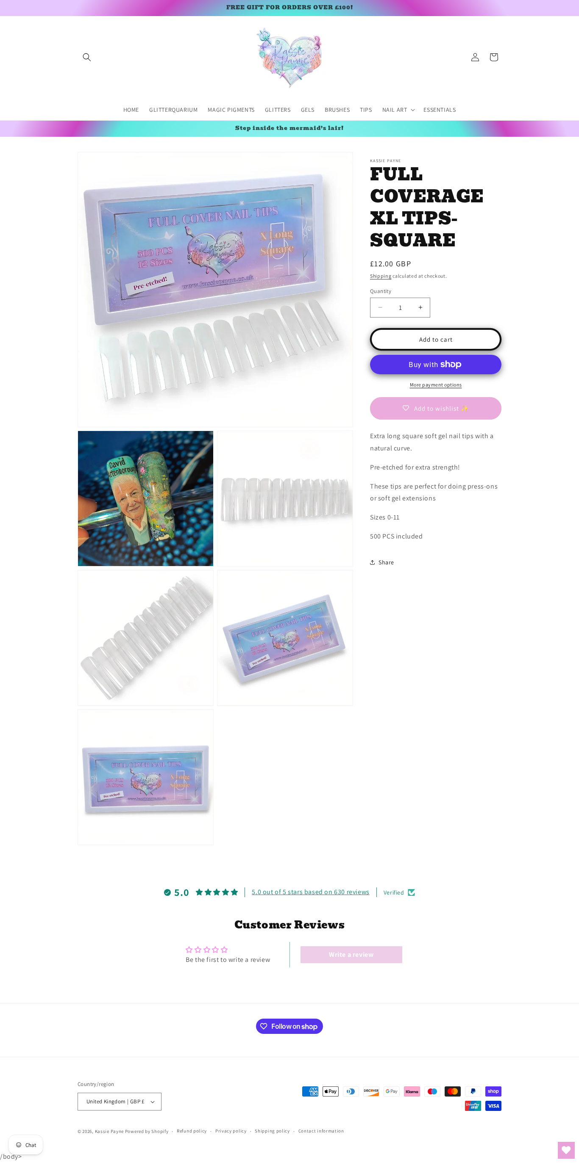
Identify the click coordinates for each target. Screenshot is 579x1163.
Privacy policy (231, 1131)
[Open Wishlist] (566, 1150)
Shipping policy (272, 1131)
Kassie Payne (110, 1131)
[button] (87, 57)
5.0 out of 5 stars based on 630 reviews (310, 892)
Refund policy (192, 1131)
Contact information (321, 1131)
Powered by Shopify (147, 1131)
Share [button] (386, 562)
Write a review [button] (351, 954)
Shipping (381, 276)
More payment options (436, 384)
